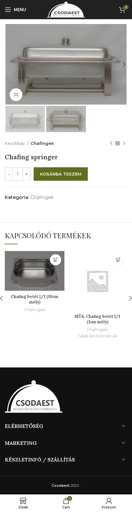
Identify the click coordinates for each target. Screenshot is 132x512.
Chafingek (42, 143)
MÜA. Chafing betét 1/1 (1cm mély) (97, 319)
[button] (55, 259)
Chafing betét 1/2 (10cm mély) (34, 299)
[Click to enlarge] (16, 94)
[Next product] (124, 143)
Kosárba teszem (60, 174)
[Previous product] (111, 143)
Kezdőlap (15, 143)
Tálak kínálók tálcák (97, 336)
